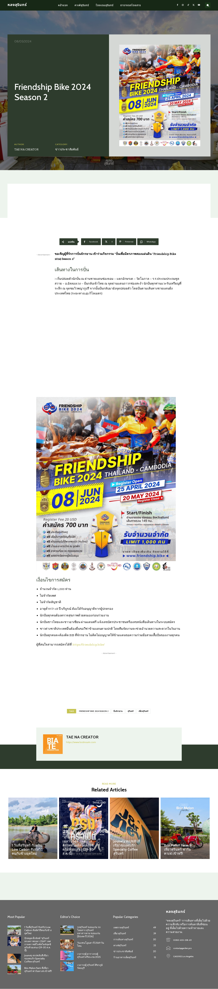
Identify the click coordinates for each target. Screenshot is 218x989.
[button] (208, 5)
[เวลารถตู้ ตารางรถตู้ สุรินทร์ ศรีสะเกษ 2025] (67, 955)
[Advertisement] (109, 207)
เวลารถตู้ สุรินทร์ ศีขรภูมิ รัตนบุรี (90, 966)
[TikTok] (188, 5)
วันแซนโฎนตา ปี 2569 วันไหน (90, 944)
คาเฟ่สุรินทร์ (119, 835)
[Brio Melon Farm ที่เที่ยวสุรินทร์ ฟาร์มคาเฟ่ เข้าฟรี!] (185, 828)
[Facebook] (177, 5)
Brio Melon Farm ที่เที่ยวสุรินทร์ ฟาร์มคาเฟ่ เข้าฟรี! (178, 849)
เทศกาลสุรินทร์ (70, 827)
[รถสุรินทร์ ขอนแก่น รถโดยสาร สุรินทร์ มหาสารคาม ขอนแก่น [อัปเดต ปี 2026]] (67, 930)
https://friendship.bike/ (88, 644)
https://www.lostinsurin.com (81, 742)
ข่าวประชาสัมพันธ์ (67, 149)
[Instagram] (183, 5)
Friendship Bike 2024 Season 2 (93, 711)
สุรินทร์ (131, 711)
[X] (194, 5)
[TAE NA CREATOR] (53, 744)
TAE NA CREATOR (26, 149)
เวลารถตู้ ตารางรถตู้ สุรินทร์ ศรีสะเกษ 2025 (89, 955)
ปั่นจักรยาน (118, 711)
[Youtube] (199, 5)
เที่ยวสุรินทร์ (143, 711)
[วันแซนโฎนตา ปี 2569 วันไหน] (67, 944)
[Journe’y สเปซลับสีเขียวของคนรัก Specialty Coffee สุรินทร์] (134, 828)
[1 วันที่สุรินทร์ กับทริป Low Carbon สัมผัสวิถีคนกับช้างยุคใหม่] (32, 828)
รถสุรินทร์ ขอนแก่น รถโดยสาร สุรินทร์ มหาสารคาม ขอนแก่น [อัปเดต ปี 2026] (88, 932)
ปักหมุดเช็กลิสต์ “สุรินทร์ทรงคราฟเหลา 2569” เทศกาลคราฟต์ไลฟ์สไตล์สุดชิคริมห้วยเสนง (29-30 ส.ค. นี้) (78, 843)
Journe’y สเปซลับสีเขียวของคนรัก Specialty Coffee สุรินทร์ (126, 847)
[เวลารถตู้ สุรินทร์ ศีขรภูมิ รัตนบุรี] (67, 966)
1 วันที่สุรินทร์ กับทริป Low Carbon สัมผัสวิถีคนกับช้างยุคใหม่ (27, 849)
